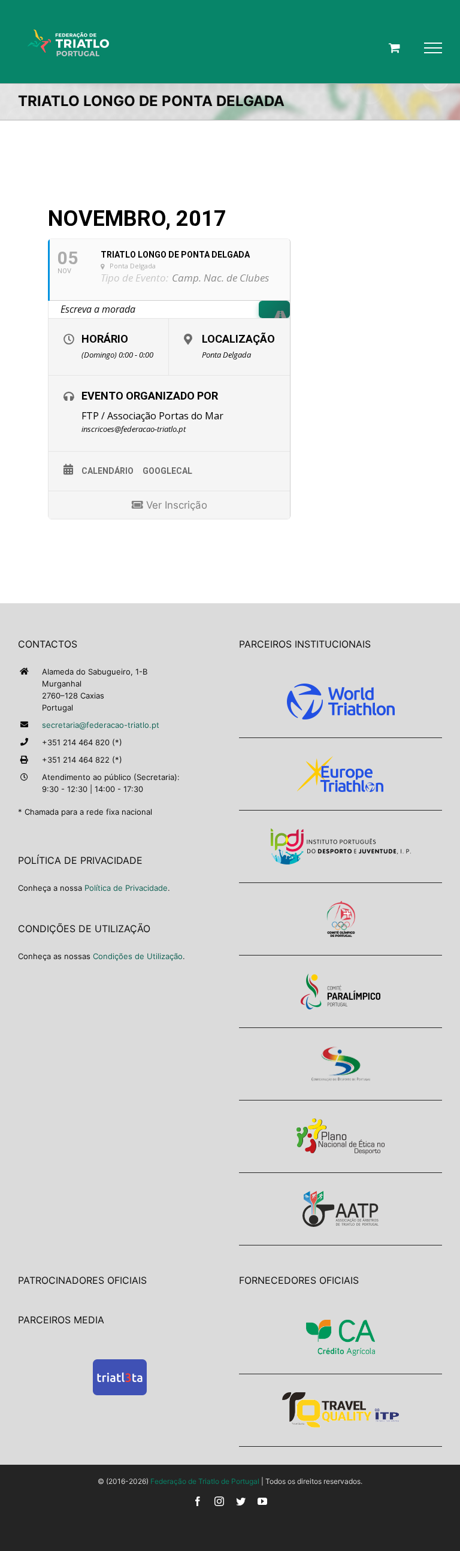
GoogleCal (167, 471)
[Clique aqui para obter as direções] (274, 309)
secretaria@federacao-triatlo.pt (100, 725)
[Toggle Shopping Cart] (394, 47)
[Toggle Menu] (433, 48)
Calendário (107, 471)
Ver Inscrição (175, 505)
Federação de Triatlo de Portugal (204, 1481)
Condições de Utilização (138, 956)
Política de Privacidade (126, 888)
